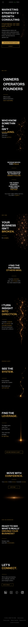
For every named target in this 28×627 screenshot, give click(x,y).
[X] (11, 592)
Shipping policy (22, 620)
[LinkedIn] (6, 592)
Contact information (14, 622)
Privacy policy (6, 620)
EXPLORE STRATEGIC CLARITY (11, 42)
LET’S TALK (14, 487)
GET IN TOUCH (7, 584)
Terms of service (14, 620)
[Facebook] (17, 592)
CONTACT (10, 46)
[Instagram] (22, 592)
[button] (3, 2)
